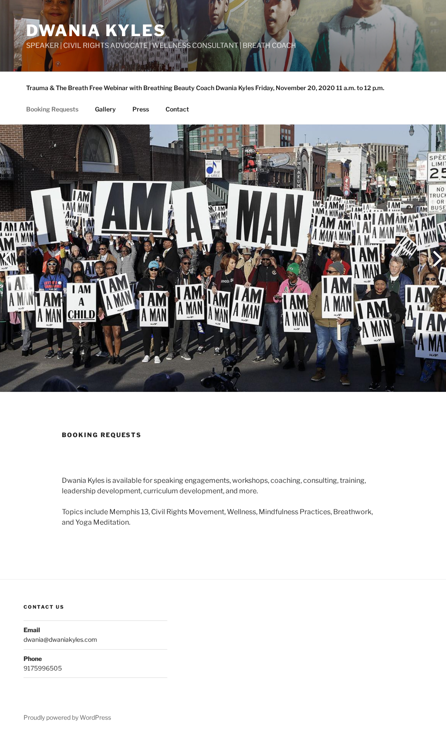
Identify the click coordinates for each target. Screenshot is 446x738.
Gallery (105, 109)
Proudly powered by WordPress (67, 717)
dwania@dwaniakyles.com (60, 639)
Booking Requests (52, 109)
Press (140, 109)
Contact (177, 109)
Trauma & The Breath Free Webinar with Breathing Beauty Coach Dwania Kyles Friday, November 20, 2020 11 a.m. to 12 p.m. (205, 87)
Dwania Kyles (96, 30)
